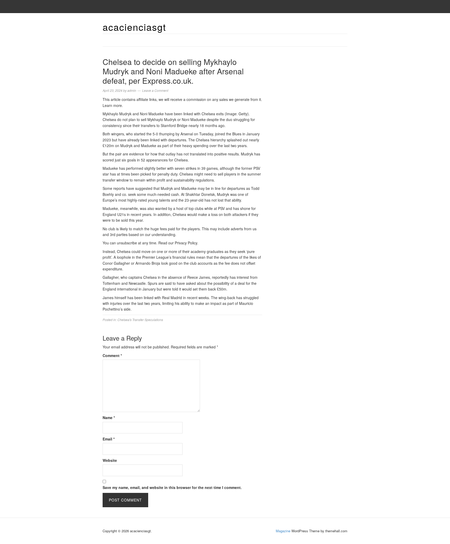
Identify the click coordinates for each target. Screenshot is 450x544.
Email (109, 439)
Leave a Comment (155, 90)
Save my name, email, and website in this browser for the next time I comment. (172, 487)
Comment (112, 355)
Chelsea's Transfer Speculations (140, 319)
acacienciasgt (134, 26)
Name (109, 417)
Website (110, 460)
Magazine (283, 530)
